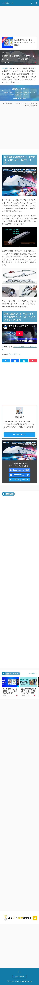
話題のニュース (7, 53)
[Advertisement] (19, 127)
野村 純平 (19, 417)
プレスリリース (14, 354)
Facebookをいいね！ (21, 474)
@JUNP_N (6, 68)
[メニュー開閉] (36, 3)
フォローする (20, 434)
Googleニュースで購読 (21, 470)
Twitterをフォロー (21, 479)
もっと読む (32, 673)
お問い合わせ (19, 976)
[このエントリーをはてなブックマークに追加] (24, 360)
